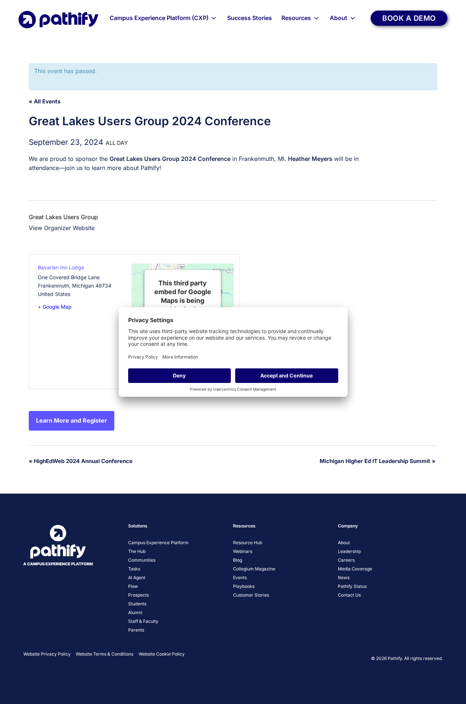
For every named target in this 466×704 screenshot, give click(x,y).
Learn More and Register (71, 420)
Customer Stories (251, 595)
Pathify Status (352, 586)
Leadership (349, 551)
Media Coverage (355, 568)
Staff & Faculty (143, 621)
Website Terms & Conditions (104, 654)
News (344, 577)
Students (137, 603)
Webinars (242, 551)
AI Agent (136, 577)
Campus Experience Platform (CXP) (159, 17)
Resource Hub (247, 542)
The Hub (137, 551)
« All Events (44, 101)
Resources (296, 17)
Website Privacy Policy (47, 654)
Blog (237, 560)
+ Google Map (55, 307)
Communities (141, 560)
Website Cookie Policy (162, 654)
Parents (136, 630)
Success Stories (249, 17)
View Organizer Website (62, 228)
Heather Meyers (310, 158)
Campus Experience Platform (158, 542)
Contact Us (349, 595)
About (338, 17)
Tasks (134, 568)
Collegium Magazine (254, 568)
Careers (346, 560)
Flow (133, 586)
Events (240, 577)
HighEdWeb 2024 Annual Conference (81, 461)
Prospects (138, 595)
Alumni (135, 612)
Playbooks (243, 586)
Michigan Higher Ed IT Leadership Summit (377, 461)
